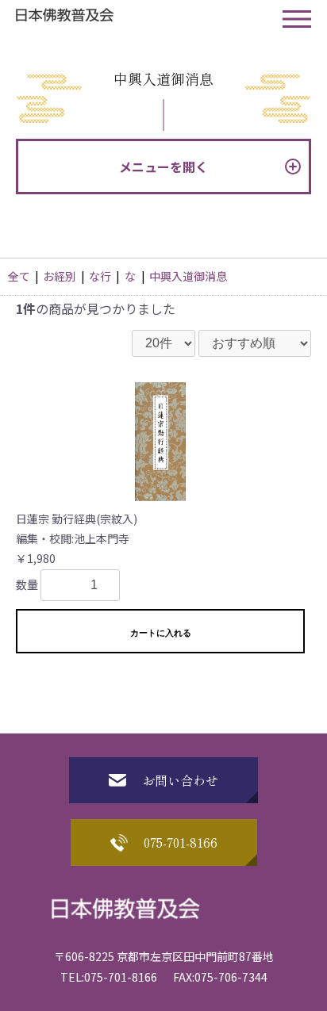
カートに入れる (160, 633)
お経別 (59, 276)
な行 (100, 276)
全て (19, 276)
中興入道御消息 (188, 276)
